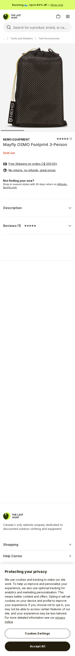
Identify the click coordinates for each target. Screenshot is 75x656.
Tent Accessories (49, 38)
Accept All (37, 646)
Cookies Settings (37, 633)
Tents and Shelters (21, 38)
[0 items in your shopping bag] (58, 16)
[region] (37, 610)
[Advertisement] (37, 304)
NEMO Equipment (16, 139)
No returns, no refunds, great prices (32, 170)
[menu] (68, 16)
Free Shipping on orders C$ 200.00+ (33, 163)
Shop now (57, 4)
